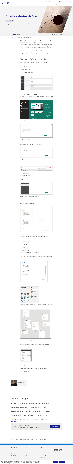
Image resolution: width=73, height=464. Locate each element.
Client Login (51, 1)
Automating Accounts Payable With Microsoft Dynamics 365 (30, 411)
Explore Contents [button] (16, 34)
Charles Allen (19, 381)
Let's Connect (13, 449)
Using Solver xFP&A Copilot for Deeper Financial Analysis (29, 415)
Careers (56, 1)
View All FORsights (14, 421)
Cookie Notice (14, 463)
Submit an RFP (13, 451)
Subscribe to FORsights (55, 426)
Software (32, 439)
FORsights (16, 37)
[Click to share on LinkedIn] (56, 34)
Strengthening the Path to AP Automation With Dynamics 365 (30, 419)
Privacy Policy (42, 449)
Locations (27, 451)
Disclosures (41, 453)
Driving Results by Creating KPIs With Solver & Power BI (29, 407)
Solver (36, 439)
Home (12, 37)
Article (17, 439)
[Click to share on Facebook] (52, 34)
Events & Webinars (14, 453)
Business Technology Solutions (46, 366)
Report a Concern (42, 457)
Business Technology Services (24, 439)
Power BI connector (42, 60)
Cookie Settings (42, 451)
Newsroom (27, 455)
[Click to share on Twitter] (54, 34)
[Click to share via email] (58, 34)
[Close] (72, 462)
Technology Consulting (43, 439)
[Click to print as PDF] (61, 34)
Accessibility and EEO (43, 455)
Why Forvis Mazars (29, 449)
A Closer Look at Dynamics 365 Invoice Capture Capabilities (30, 403)
